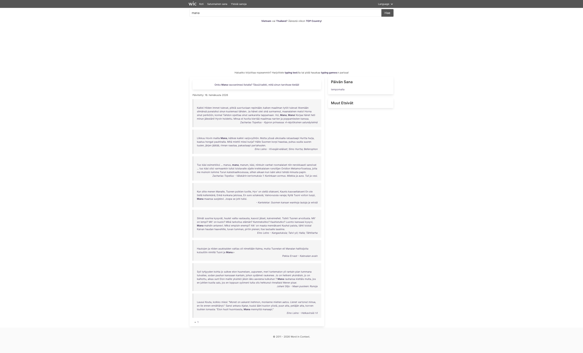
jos (314, 278)
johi (238, 198)
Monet (233, 302)
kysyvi (308, 221)
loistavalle (241, 168)
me (198, 172)
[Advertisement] (291, 48)
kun (267, 172)
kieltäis (300, 278)
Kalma (259, 248)
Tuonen (230, 191)
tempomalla (337, 89)
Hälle (258, 141)
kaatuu (201, 141)
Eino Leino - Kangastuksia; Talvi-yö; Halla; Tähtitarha (287, 232)
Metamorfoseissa (301, 168)
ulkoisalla (280, 138)
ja (282, 118)
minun (200, 118)
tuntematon (276, 271)
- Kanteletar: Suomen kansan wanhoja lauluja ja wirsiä (287, 202)
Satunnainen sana (217, 3)
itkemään (303, 107)
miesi (244, 141)
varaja (282, 195)
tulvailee (201, 275)
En (306, 191)
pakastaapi (244, 145)
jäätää (215, 145)
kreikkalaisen (262, 168)
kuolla (211, 282)
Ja (249, 111)
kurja (250, 141)
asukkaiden (224, 248)
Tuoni (297, 195)
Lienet (293, 302)
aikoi (278, 172)
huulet (227, 218)
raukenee (269, 275)
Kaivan (201, 229)
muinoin (205, 172)
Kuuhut (286, 225)
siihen (253, 172)
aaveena (259, 278)
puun (281, 305)
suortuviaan (243, 107)
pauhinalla (220, 141)
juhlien (204, 282)
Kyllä (290, 195)
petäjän (295, 305)
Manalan (290, 248)
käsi (204, 164)
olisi (211, 168)
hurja (311, 138)
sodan (211, 275)
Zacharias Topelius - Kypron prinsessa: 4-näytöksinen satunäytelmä (279, 122)
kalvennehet (274, 218)
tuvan (230, 229)
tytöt (286, 107)
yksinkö (237, 278)
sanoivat (311, 164)
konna (218, 115)
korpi (275, 141)
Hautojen (202, 248)
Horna (308, 111)
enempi (245, 225)
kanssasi (299, 221)
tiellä (199, 195)
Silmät (200, 218)
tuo (201, 168)
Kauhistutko (277, 221)
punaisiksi (213, 111)
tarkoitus (237, 221)
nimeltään (249, 248)
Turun (223, 172)
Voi (277, 115)
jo (222, 271)
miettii (236, 141)
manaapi (267, 309)
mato (300, 111)
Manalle (220, 191)
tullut (231, 168)
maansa (208, 198)
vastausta (244, 218)
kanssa (305, 118)
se (234, 198)
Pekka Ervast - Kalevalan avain (300, 255)
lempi (204, 221)
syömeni (244, 282)
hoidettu (227, 118)
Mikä (228, 221)
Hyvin (218, 118)
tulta (252, 282)
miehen (277, 302)
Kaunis (283, 191)
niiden (214, 248)
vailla (235, 218)
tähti (301, 225)
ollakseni (274, 191)
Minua (237, 118)
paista (293, 225)
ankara (237, 305)
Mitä (229, 141)
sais (218, 282)
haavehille (220, 229)
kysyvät (218, 218)
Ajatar (244, 305)
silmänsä (202, 111)
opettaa (236, 115)
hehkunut (265, 282)
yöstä (274, 305)
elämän (247, 221)
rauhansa (290, 278)
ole (311, 191)
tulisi (243, 198)
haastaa (282, 141)
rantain (291, 271)
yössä (271, 138)
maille (228, 278)
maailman (276, 107)
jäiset (262, 218)
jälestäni (209, 118)
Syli (199, 271)
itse (263, 229)
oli (241, 248)
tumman (239, 229)
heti (313, 115)
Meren (286, 282)
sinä (266, 111)
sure (249, 195)
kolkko (217, 302)
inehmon (255, 302)
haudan (209, 229)
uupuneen (256, 271)
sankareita (254, 115)
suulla (299, 141)
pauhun (220, 275)
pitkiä (233, 107)
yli (284, 271)
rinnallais (277, 282)
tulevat (224, 107)
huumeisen (244, 271)
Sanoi (229, 305)
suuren (307, 141)
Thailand (281, 20)
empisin (235, 225)
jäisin (245, 278)
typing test (291, 72)
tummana (306, 271)
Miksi (227, 225)
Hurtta (303, 138)
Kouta (208, 302)
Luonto (290, 221)
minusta (294, 172)
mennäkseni (274, 225)
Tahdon (227, 115)
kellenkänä (209, 195)
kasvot (255, 218)
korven (309, 305)
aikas (211, 278)
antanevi (218, 225)
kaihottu (201, 278)
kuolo (220, 221)
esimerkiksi (213, 164)
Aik (253, 225)
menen (211, 191)
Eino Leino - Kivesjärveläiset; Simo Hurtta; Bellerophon (286, 149)
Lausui (200, 302)
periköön (208, 115)
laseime (280, 229)
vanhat (269, 164)
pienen (255, 229)
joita (314, 168)
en (198, 282)
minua (312, 302)
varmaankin (221, 168)
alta (287, 305)
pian (297, 271)
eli (283, 248)
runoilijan (275, 168)
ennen (207, 305)
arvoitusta (304, 218)
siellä (265, 191)
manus (227, 164)
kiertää (256, 118)
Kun (199, 191)
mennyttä (256, 309)
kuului (252, 305)
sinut (199, 115)
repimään (256, 107)
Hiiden (208, 107)
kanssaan (230, 275)
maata (263, 225)
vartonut (303, 302)
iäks (251, 278)
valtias (235, 248)
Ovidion (285, 168)
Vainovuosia (272, 195)
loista (308, 225)
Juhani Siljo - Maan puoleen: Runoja (297, 286)
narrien (276, 118)
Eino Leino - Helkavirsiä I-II (302, 312)
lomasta (210, 309)
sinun (222, 111)
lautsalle (270, 229)
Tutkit (285, 218)
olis (258, 282)
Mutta (263, 138)
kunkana (228, 195)
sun (216, 278)
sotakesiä (257, 195)
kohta (217, 271)
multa (308, 278)
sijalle (250, 168)
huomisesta (235, 309)
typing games (329, 72)
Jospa (228, 198)
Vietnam (266, 20)
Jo (276, 275)
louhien (201, 309)
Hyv (254, 191)
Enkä (219, 195)
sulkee (227, 271)
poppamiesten (291, 118)
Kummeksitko (260, 221)
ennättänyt (217, 305)
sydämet (258, 275)
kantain (240, 275)
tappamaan (267, 115)
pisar (293, 282)
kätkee (232, 138)
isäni (272, 172)
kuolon (266, 305)
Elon (222, 278)
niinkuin (260, 164)
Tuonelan (276, 248)
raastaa (232, 145)
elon (234, 271)
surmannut (275, 111)
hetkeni (287, 275)
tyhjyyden (207, 271)
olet (260, 111)
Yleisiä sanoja (239, 3)
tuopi (312, 195)
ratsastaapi (292, 138)
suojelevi (219, 198)
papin (302, 172)
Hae (387, 13)
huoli (225, 309)
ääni (259, 305)
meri (266, 271)
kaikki (240, 138)
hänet (254, 111)
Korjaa (299, 115)
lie (201, 305)
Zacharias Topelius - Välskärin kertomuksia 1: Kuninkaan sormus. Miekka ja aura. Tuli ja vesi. (265, 175)
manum (244, 164)
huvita (247, 118)
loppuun (234, 282)
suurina (209, 218)
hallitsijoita (302, 248)
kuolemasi (232, 111)
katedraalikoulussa (237, 172)
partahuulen (258, 145)
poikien (239, 191)
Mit (313, 218)
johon (249, 275)
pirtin (248, 229)
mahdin (208, 225)
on (259, 191)
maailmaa (265, 118)
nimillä (212, 252)
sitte (204, 191)
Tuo (199, 164)
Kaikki (200, 107)
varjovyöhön (251, 138)
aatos (285, 302)
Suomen (266, 141)
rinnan (224, 145)
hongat (209, 141)
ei (242, 118)
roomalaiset (280, 164)
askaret (245, 302)
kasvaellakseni (296, 191)
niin (290, 164)
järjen (208, 145)
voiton (304, 195)
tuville (247, 191)
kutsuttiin (202, 252)
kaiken (267, 107)
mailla (216, 138)
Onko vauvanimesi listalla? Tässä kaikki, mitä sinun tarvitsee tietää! (257, 84)
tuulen (200, 145)
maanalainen (289, 111)
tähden (242, 111)
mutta (267, 248)
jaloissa (237, 195)
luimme (215, 172)
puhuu (292, 141)
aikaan (260, 172)
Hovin (209, 138)
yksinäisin (297, 275)
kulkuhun (270, 278)
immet (216, 107)
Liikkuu (201, 138)
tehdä (285, 172)
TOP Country (313, 20)
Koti (201, 3)
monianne (267, 302)
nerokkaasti (299, 164)
